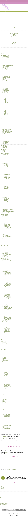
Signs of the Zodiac (14, 36)
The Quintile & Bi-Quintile (7, 178)
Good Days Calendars (3, 502)
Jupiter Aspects (6, 166)
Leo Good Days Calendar (7, 295)
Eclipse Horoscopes (5, 287)
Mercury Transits (6, 373)
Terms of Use (2, 488)
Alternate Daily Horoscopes (7, 273)
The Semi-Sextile (6, 179)
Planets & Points (3, 349)
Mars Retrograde (4, 251)
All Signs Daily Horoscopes (7, 272)
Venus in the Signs (6, 208)
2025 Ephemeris (6, 112)
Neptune (3, 356)
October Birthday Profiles (7, 228)
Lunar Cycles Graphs (5, 67)
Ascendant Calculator (5, 56)
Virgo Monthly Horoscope (7, 319)
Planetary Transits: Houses (6, 383)
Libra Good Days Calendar (7, 296)
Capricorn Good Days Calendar (8, 293)
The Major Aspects (5, 142)
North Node (4, 357)
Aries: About (4, 398)
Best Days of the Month (5, 57)
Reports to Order (4, 147)
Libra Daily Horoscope (7, 281)
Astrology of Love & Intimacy (14, 33)
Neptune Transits (6, 374)
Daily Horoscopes (4, 271)
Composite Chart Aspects (6, 414)
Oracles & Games (3, 341)
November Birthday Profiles (7, 227)
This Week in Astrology (3, 504)
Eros (3, 64)
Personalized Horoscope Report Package (8, 440)
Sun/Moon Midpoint (5, 360)
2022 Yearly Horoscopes (7, 329)
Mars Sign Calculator (5, 68)
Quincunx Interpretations (7, 174)
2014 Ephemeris (6, 100)
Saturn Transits (6, 376)
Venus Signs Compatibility (6, 428)
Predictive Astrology (14, 42)
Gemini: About (4, 401)
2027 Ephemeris (6, 114)
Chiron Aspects (6, 165)
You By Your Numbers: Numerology (7, 236)
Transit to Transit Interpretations (6, 254)
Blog (2, 238)
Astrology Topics (14, 45)
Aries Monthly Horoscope (7, 308)
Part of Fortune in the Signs (6, 162)
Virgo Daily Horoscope (7, 286)
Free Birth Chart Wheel (5, 259)
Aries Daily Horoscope (7, 275)
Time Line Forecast (5, 436)
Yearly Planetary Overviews (6, 256)
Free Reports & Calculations (5, 258)
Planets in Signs (4, 197)
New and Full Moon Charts (6, 75)
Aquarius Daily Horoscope (7, 274)
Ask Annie (14, 34)
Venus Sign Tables (5, 91)
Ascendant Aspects (6, 164)
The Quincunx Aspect (7, 177)
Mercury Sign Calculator (5, 69)
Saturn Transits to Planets (7, 377)
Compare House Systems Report (7, 131)
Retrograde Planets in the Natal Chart (7, 209)
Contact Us (2, 487)
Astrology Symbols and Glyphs (6, 129)
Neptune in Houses (6, 189)
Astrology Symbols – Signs (6, 130)
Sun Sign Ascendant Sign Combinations (8, 211)
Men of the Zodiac (4, 119)
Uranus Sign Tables (5, 89)
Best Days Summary (5, 58)
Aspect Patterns (4, 155)
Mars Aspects (5, 167)
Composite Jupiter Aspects (7, 415)
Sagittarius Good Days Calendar (8, 298)
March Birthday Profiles (7, 225)
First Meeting (4, 426)
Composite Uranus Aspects (7, 424)
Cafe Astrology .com (5, 7)
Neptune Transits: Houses (7, 387)
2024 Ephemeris (6, 111)
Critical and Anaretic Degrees (6, 132)
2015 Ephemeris (6, 101)
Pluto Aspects (5, 173)
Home (1, 485)
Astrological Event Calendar (12, 469)
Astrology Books (4, 128)
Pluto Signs (4, 78)
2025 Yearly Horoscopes (7, 332)
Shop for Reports (2, 497)
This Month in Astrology (5, 321)
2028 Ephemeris (6, 115)
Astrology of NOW (7, 452)
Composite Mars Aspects (7, 416)
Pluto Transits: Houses (7, 388)
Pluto (3, 359)
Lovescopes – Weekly (5, 305)
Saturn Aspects (6, 175)
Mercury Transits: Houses (7, 386)
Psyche (3, 79)
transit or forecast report (16, 450)
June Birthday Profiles (7, 224)
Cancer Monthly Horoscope (7, 309)
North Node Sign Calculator (6, 76)
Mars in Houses (6, 186)
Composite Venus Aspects (7, 425)
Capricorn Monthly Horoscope (8, 310)
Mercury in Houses (6, 187)
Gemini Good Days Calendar (7, 294)
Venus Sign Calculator (5, 90)
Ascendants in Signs (5, 154)
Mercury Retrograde (5, 252)
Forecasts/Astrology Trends (5, 245)
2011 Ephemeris (6, 98)
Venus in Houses (6, 196)
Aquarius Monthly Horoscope (8, 307)
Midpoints (3, 150)
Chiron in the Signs (6, 198)
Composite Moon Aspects (7, 418)
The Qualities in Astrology (6, 212)
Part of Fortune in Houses (7, 190)
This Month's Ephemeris (5, 87)
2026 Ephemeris (6, 113)
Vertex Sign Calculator (5, 92)
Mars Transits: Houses (7, 385)
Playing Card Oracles (5, 343)
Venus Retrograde (5, 255)
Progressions (4, 394)
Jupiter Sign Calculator (5, 66)
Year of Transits (5, 438)
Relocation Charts (4, 151)
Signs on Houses (4, 210)
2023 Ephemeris (6, 110)
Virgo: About (4, 409)
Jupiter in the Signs (6, 201)
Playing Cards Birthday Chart (6, 234)
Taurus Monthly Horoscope (7, 318)
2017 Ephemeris (6, 103)
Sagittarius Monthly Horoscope (8, 316)
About (2, 51)
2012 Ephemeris (6, 99)
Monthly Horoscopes (5, 306)
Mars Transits (5, 372)
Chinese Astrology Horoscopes (6, 270)
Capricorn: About (4, 400)
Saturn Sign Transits (5, 320)
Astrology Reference (14, 44)
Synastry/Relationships (14, 41)
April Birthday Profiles (7, 217)
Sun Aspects (5, 176)
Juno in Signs (5, 200)
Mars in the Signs (6, 202)
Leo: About (4, 402)
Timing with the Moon (5, 88)
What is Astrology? (5, 143)
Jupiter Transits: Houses (7, 384)
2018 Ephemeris (6, 104)
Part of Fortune (4, 358)
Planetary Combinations (4, 347)
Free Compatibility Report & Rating (7, 260)
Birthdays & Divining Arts (4, 214)
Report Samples (4, 146)
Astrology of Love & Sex (4, 118)
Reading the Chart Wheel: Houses (7, 80)
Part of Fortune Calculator (6, 77)
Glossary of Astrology (5, 134)
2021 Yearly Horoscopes (7, 328)
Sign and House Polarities (6, 140)
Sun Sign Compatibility (5, 427)
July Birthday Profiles (7, 223)
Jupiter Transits (6, 371)
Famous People (14, 35)
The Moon (3, 361)
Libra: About (4, 403)
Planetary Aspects (5, 163)
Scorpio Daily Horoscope (7, 284)
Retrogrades (4, 81)
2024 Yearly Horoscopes (7, 331)
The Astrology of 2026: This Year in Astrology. (18, 458)
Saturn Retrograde (5, 253)
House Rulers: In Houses (5, 156)
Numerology (3, 339)
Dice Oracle (4, 342)
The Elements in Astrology (6, 141)
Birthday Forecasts (5, 215)
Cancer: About (4, 399)
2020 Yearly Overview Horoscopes (8, 327)
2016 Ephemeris (6, 102)
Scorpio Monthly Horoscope (7, 317)
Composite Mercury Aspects (7, 417)
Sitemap (2, 489)
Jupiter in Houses (6, 185)
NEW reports (7, 442)
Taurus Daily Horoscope (7, 285)
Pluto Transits (5, 375)
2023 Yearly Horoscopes (7, 330)
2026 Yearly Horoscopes (7, 333)
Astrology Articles (14, 32)
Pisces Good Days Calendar (7, 297)
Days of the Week (4, 133)
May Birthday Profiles (6, 226)
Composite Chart (4, 413)
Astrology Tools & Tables (14, 43)
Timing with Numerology (5, 235)
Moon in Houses (6, 188)
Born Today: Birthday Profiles (6, 216)
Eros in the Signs (6, 199)
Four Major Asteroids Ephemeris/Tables (7, 65)
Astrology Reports (14, 27)
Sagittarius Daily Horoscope (7, 283)
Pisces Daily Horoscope (7, 282)
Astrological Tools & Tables (5, 55)
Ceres (3, 350)
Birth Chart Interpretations (5, 153)
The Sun (3, 362)
